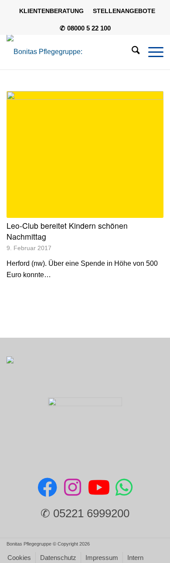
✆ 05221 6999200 (85, 513)
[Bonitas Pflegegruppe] (69, 51)
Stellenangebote (124, 10)
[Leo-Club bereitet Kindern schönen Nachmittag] (85, 154)
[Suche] (131, 51)
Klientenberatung (51, 10)
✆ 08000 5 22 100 (85, 28)
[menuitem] (51, 11)
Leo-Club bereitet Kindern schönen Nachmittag (67, 231)
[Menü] (151, 51)
